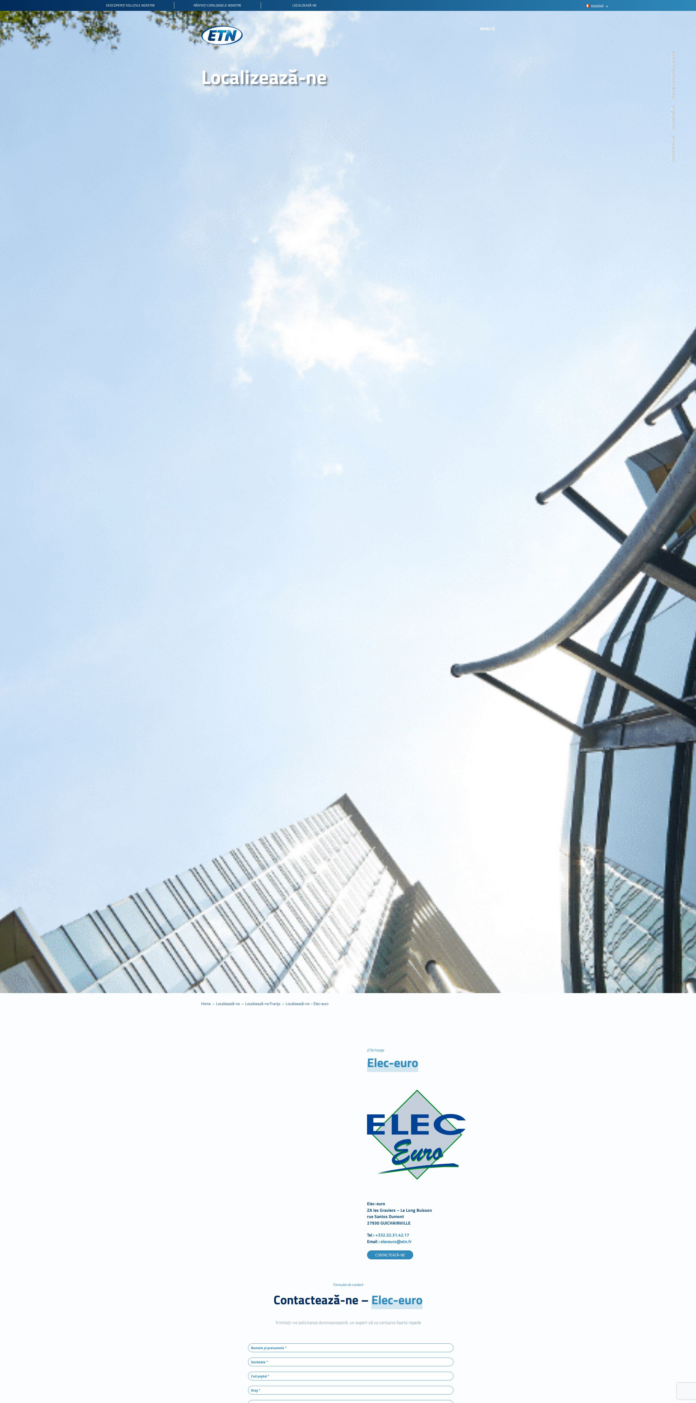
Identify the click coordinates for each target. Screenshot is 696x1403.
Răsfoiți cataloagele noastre (673, 76)
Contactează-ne (673, 150)
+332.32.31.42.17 (392, 1235)
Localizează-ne (673, 118)
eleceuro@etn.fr (396, 1241)
